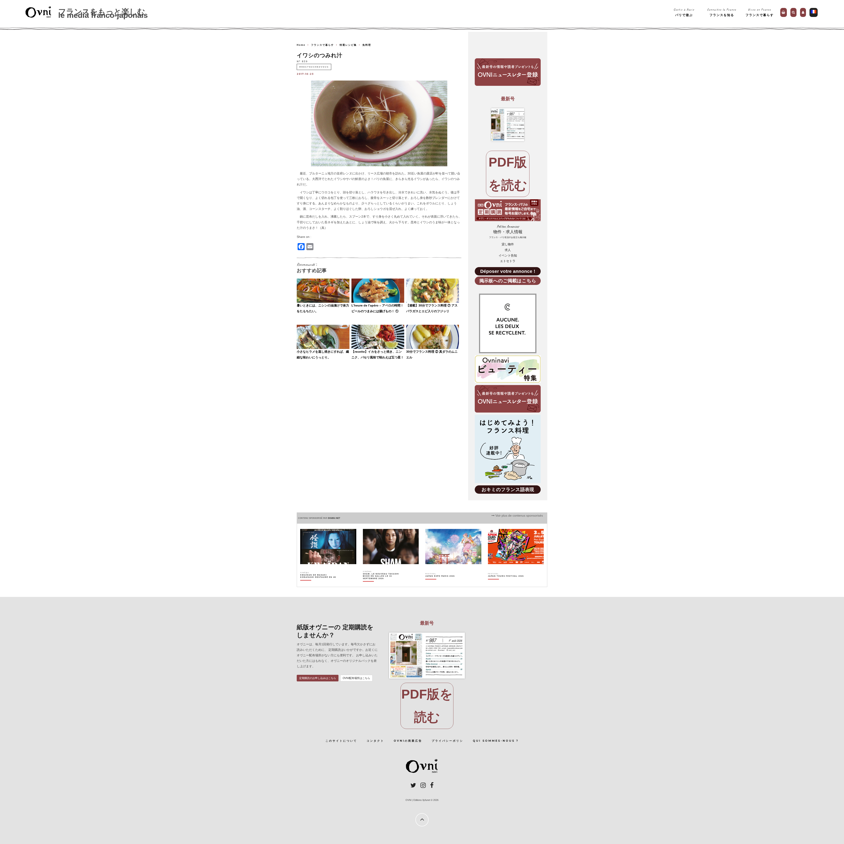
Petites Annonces (507, 231)
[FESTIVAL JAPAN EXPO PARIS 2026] (440, 583)
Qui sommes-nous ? (496, 740)
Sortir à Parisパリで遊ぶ (683, 12)
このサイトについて (341, 740)
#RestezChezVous (314, 67)
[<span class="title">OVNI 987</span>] (508, 124)
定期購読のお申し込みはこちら (317, 678)
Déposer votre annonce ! (507, 271)
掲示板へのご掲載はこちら (507, 280)
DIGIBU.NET (334, 518)
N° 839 (302, 61)
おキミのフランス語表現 (508, 489)
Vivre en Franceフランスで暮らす (760, 12)
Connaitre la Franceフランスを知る (721, 12)
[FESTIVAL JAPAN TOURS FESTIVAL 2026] (506, 583)
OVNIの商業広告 (408, 740)
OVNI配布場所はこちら (356, 678)
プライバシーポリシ (447, 740)
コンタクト (375, 740)
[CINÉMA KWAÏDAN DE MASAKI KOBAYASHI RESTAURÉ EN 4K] (318, 583)
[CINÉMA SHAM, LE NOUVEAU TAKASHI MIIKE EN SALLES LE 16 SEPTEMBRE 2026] (381, 583)
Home (301, 45)
